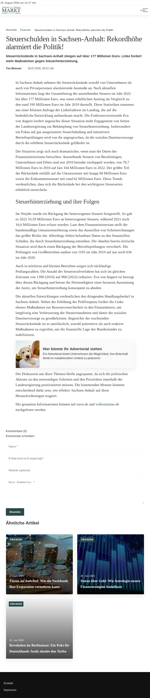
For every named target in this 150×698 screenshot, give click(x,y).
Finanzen (25, 29)
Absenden (15, 512)
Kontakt (8, 683)
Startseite (11, 29)
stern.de (82, 404)
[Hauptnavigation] (143, 10)
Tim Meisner (14, 68)
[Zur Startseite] (11, 12)
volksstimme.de (107, 404)
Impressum (10, 689)
